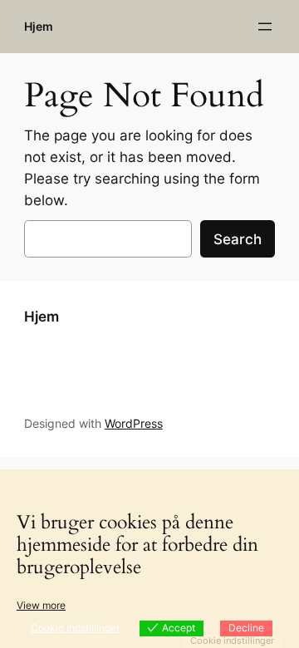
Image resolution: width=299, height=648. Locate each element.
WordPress (134, 423)
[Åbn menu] (265, 27)
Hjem (38, 26)
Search (237, 239)
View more (41, 605)
